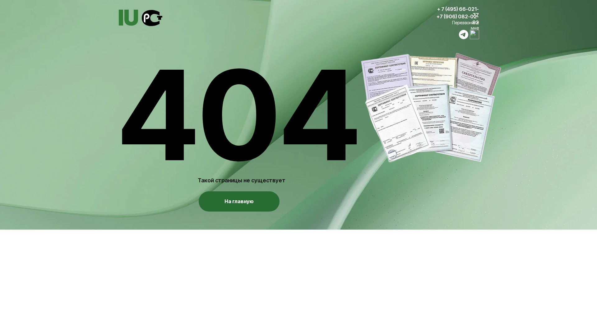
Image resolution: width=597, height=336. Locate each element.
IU (128, 17)
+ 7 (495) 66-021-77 (458, 12)
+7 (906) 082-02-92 (458, 19)
